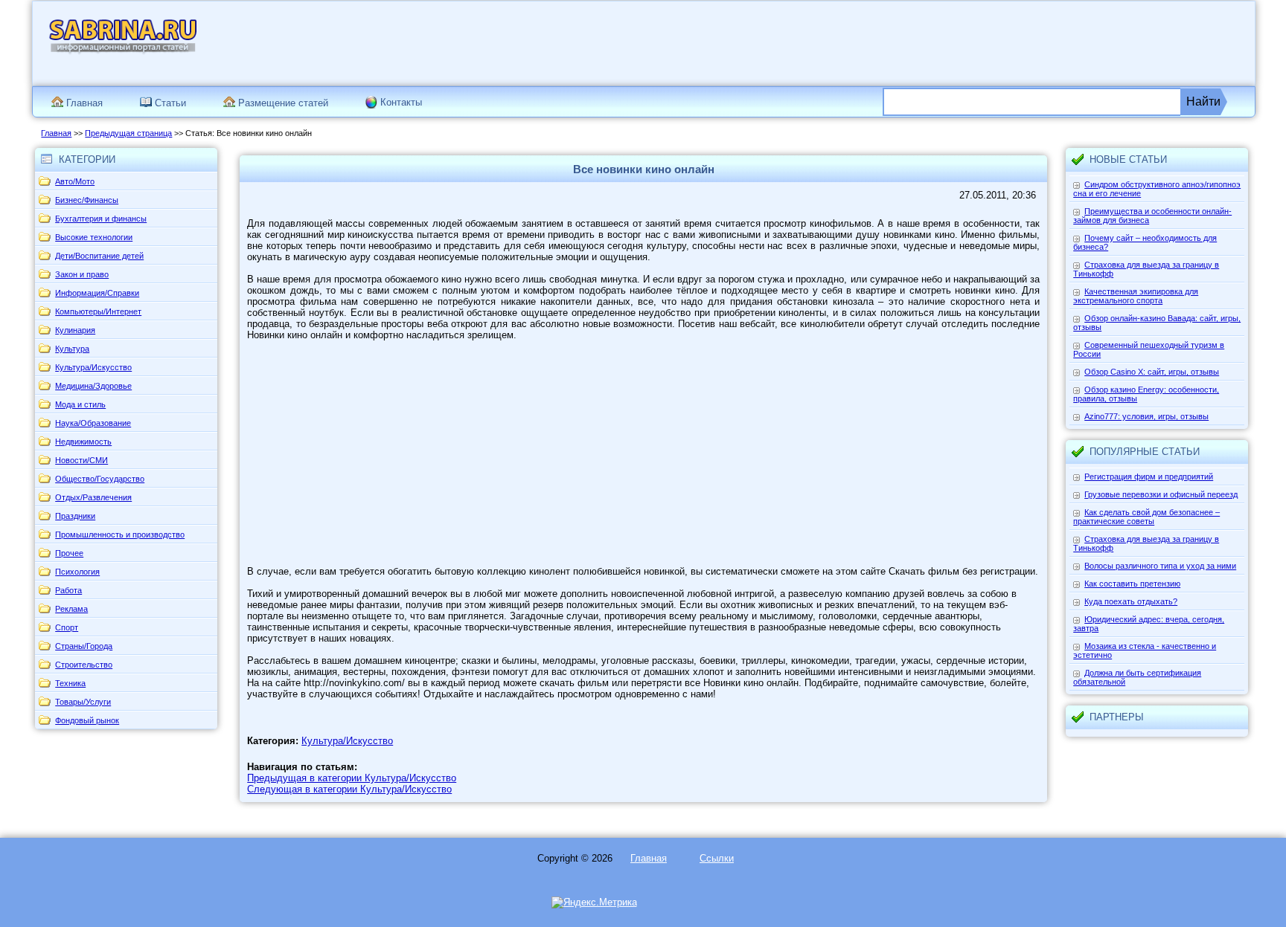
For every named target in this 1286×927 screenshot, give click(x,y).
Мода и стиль (80, 404)
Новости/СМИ (81, 460)
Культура (72, 348)
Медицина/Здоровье (93, 385)
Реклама (71, 608)
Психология (77, 571)
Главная (83, 103)
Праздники (75, 515)
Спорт (66, 627)
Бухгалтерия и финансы (101, 218)
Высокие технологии (93, 237)
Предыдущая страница (128, 133)
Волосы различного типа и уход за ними (1160, 565)
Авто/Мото (75, 181)
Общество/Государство (99, 478)
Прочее (69, 553)
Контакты (401, 102)
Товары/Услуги (83, 701)
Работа (68, 590)
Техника (70, 683)
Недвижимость (83, 441)
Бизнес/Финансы (86, 200)
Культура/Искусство (93, 367)
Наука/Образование (93, 423)
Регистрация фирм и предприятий (1148, 476)
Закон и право (82, 274)
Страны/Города (83, 646)
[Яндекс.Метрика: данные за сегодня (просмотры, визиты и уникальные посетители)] (594, 902)
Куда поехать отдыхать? (1130, 601)
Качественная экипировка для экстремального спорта (1135, 296)
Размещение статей (281, 103)
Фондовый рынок (87, 720)
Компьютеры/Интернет (98, 311)
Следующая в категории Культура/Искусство (349, 789)
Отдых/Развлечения (93, 497)
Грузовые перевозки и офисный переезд (1161, 494)
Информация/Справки (97, 292)
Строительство (83, 664)
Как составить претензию (1132, 583)
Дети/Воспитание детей (99, 255)
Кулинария (75, 330)
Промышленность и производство (120, 534)
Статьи (169, 103)
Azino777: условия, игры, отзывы (1146, 416)
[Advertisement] (959, 42)
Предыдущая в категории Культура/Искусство (351, 778)
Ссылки (717, 858)
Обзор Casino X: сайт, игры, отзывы (1151, 371)
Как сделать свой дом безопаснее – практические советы (1146, 517)
